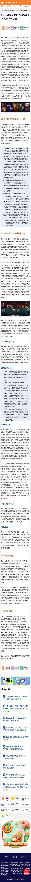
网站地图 (23, 857)
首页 (2, 10)
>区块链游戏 (6, 10)
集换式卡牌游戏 (12, 40)
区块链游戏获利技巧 (16, 28)
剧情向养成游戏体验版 (25, 28)
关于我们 (14, 857)
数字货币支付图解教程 (7, 28)
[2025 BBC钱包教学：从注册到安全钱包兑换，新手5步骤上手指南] (15, 684)
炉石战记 (13, 429)
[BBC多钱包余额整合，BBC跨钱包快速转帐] (15, 848)
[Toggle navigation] (28, 2)
